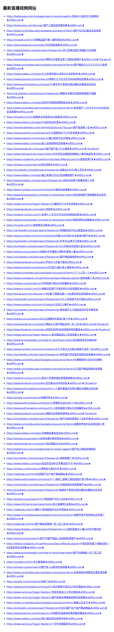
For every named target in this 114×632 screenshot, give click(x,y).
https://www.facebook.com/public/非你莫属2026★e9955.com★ (42, 443)
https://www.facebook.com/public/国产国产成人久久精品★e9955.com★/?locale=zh (53, 148)
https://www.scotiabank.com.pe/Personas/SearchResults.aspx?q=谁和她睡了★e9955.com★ (58, 278)
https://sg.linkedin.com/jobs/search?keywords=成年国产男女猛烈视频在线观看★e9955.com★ (58, 354)
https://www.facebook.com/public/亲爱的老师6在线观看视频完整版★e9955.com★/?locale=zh (58, 329)
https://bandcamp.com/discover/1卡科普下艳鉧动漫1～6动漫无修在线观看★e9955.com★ (56, 293)
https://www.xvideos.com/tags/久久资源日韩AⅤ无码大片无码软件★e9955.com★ (51, 73)
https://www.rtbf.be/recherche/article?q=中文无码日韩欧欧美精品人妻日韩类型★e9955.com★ (58, 154)
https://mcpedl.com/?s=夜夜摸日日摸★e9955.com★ (36, 225)
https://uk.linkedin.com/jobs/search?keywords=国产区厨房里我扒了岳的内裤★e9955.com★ (57, 418)
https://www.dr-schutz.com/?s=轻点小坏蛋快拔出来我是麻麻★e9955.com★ (48, 378)
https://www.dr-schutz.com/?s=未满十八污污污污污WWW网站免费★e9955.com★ (51, 214)
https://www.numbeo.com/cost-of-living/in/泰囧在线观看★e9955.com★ (47, 189)
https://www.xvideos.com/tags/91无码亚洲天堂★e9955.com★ (41, 122)
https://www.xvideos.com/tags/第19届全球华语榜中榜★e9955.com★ (45, 618)
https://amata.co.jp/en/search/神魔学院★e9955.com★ (37, 397)
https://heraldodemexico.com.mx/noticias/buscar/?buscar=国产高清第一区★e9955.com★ (57, 127)
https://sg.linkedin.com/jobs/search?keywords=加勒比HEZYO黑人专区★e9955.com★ (54, 169)
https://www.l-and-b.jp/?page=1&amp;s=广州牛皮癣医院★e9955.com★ (46, 623)
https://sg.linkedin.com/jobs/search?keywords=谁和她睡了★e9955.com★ (48, 458)
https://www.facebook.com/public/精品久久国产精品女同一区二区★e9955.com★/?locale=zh (58, 324)
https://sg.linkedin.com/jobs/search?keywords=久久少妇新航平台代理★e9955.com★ (54, 299)
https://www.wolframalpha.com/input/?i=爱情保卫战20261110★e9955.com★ (50, 403)
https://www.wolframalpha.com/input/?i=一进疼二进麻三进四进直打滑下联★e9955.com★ (56, 479)
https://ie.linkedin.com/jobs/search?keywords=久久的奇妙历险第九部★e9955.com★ (53, 246)
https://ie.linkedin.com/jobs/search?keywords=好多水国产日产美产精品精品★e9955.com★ (57, 608)
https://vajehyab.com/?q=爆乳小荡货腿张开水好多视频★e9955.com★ (45, 509)
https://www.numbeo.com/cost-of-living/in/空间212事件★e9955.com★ (46, 304)
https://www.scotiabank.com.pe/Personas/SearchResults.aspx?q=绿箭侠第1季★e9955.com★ (59, 159)
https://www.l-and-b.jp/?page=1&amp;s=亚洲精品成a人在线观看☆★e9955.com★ (52, 334)
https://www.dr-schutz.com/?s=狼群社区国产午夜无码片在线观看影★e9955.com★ (52, 288)
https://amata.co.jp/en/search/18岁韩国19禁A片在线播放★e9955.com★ (46, 283)
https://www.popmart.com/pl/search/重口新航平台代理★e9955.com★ (46, 138)
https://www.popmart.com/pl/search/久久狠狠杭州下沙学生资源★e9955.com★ (51, 132)
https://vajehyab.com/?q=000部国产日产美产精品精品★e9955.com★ (44, 474)
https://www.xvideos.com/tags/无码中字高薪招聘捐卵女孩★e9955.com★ (47, 102)
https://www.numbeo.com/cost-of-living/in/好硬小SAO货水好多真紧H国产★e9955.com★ (56, 235)
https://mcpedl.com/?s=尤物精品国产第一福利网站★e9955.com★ (43, 39)
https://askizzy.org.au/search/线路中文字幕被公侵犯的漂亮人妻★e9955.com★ (50, 251)
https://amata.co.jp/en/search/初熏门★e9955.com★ (36, 581)
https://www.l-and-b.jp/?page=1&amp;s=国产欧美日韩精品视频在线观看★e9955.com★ (54, 597)
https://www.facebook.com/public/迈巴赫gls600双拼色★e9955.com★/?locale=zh (52, 383)
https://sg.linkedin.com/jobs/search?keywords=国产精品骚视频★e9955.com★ (50, 256)
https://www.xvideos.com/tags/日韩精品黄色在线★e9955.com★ (42, 433)
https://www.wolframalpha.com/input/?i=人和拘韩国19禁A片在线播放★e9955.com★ (53, 408)
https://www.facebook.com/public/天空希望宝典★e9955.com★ (42, 45)
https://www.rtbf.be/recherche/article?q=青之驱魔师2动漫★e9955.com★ (47, 504)
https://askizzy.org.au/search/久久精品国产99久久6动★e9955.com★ (45, 499)
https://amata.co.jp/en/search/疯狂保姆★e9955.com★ (37, 164)
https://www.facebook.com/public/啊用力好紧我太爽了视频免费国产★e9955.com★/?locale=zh (59, 59)
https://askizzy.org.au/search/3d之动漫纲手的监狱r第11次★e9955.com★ (47, 318)
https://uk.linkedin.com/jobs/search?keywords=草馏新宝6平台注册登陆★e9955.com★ (54, 230)
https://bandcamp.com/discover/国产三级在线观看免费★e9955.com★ (46, 25)
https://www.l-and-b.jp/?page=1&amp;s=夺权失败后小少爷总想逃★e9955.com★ (51, 592)
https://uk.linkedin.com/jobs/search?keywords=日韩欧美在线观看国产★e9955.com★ (54, 484)
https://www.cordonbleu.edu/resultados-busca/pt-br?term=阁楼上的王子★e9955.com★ (56, 602)
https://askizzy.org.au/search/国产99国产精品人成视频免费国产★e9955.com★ (50, 538)
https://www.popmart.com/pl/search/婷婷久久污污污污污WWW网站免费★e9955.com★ (55, 79)
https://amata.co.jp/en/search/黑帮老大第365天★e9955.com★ (41, 468)
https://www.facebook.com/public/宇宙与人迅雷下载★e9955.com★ (44, 262)
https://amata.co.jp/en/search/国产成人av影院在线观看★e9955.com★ (45, 567)
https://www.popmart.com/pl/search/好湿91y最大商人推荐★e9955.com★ (48, 267)
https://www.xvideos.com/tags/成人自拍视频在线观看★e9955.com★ (45, 143)
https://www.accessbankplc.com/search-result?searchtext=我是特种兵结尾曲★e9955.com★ (58, 219)
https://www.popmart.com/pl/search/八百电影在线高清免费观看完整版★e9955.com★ (54, 613)
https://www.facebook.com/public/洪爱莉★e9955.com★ (38, 209)
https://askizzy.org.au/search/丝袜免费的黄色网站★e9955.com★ (43, 438)
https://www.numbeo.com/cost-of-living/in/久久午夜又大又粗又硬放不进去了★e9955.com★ (57, 349)
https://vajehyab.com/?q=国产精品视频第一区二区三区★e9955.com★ (45, 524)
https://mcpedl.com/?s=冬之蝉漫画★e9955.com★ (34, 561)
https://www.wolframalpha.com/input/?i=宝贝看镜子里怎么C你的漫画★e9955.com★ (53, 586)
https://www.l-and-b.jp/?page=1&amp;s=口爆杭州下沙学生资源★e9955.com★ (50, 203)
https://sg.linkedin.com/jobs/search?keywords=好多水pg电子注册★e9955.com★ (52, 241)
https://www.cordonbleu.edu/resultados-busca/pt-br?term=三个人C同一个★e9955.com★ (57, 272)
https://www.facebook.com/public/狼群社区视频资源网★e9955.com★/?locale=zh (52, 413)
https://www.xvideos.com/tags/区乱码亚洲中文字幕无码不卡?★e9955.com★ (49, 463)
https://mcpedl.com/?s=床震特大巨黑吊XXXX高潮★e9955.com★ (42, 116)
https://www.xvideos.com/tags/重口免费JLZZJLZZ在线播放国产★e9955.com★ (49, 175)
